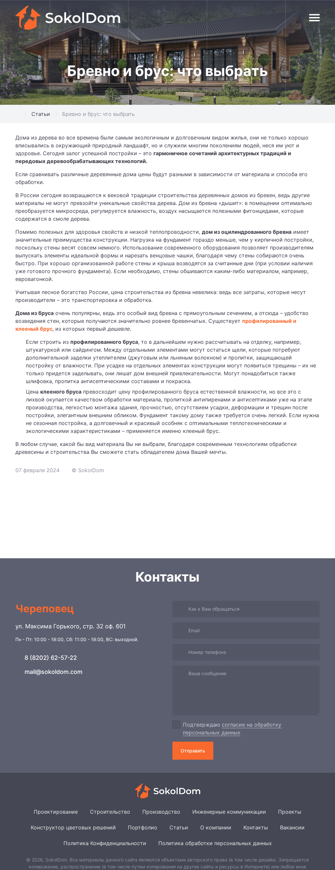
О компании (215, 827)
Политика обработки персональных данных (215, 843)
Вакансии (292, 827)
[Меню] (314, 18)
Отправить (193, 750)
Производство (161, 811)
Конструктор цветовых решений (73, 827)
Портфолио (142, 827)
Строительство (110, 811)
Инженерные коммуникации (229, 811)
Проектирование (56, 811)
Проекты (289, 811)
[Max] (49, 698)
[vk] (35, 698)
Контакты (255, 827)
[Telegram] (20, 698)
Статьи (178, 827)
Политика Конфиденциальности (104, 843)
